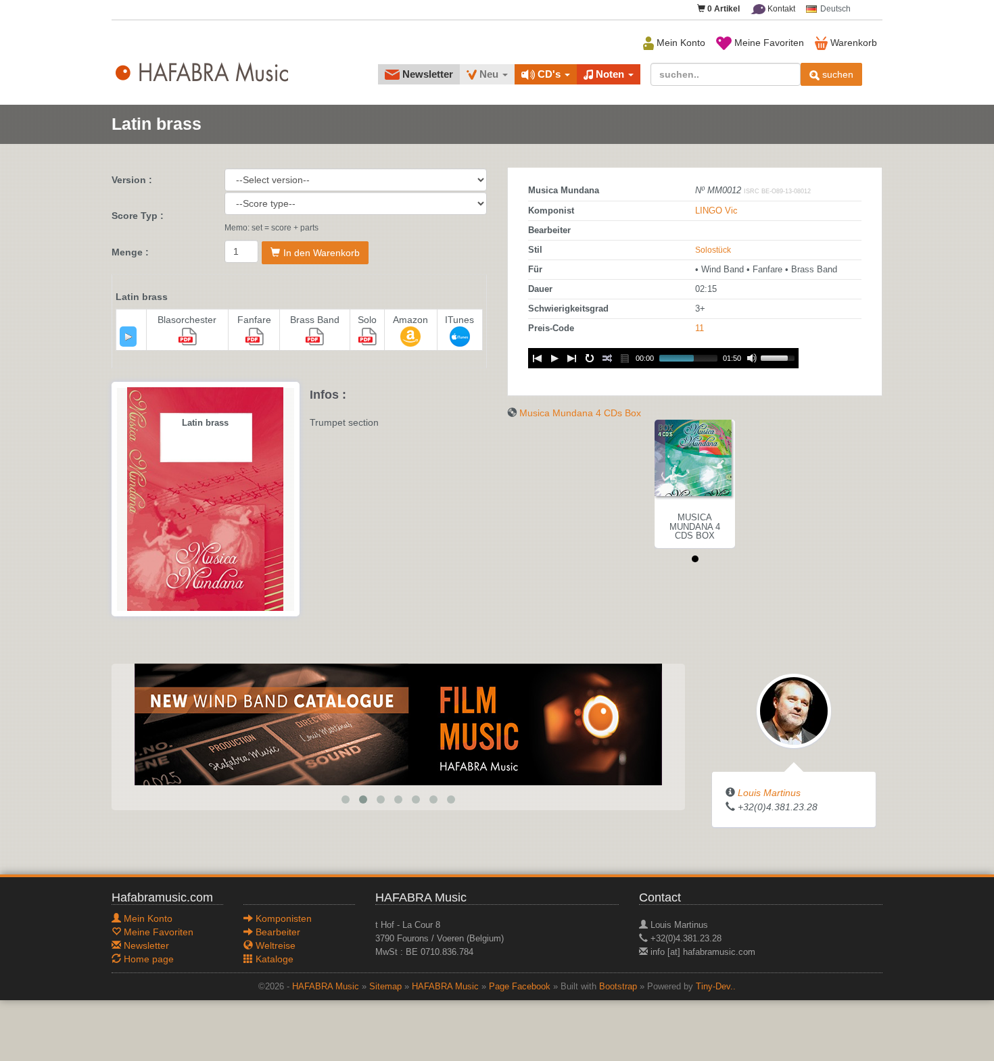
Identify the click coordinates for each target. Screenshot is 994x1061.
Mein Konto (679, 42)
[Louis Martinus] (794, 710)
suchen (836, 74)
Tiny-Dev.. (716, 986)
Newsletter (426, 74)
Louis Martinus (769, 792)
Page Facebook (519, 986)
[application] (128, 336)
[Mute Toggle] (752, 358)
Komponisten (282, 918)
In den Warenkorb (321, 252)
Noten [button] (610, 74)
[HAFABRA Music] (398, 723)
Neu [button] (489, 74)
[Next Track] (572, 358)
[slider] (780, 357)
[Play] (128, 336)
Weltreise (274, 945)
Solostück (713, 250)
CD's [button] (549, 74)
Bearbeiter (276, 932)
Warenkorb (852, 42)
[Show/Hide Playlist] (624, 358)
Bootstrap (618, 986)
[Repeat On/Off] (589, 358)
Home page (147, 959)
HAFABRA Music (325, 986)
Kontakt (780, 9)
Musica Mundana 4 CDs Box (580, 413)
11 (699, 328)
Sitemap (385, 986)
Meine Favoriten (768, 42)
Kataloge (273, 959)
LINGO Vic (716, 211)
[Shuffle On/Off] (607, 358)
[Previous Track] (536, 358)
